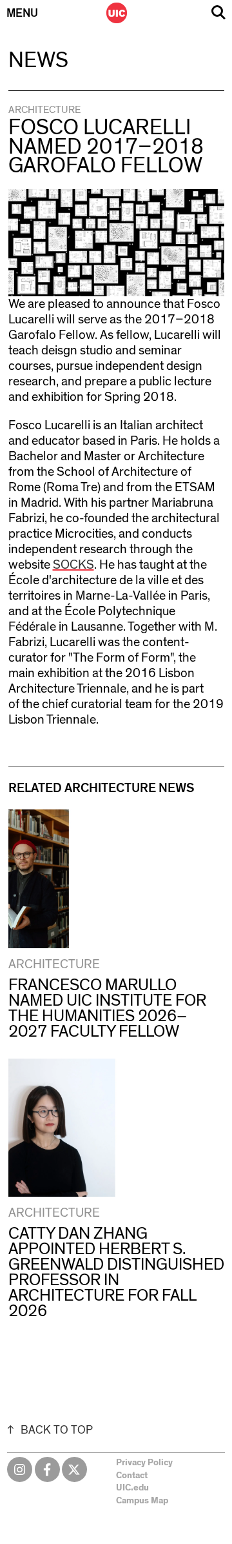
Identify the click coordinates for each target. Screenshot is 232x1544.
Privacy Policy (144, 1462)
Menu (22, 13)
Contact (132, 1475)
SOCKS (73, 564)
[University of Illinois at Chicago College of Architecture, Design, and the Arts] (116, 13)
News (38, 61)
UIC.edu (132, 1487)
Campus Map (142, 1500)
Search (218, 12)
